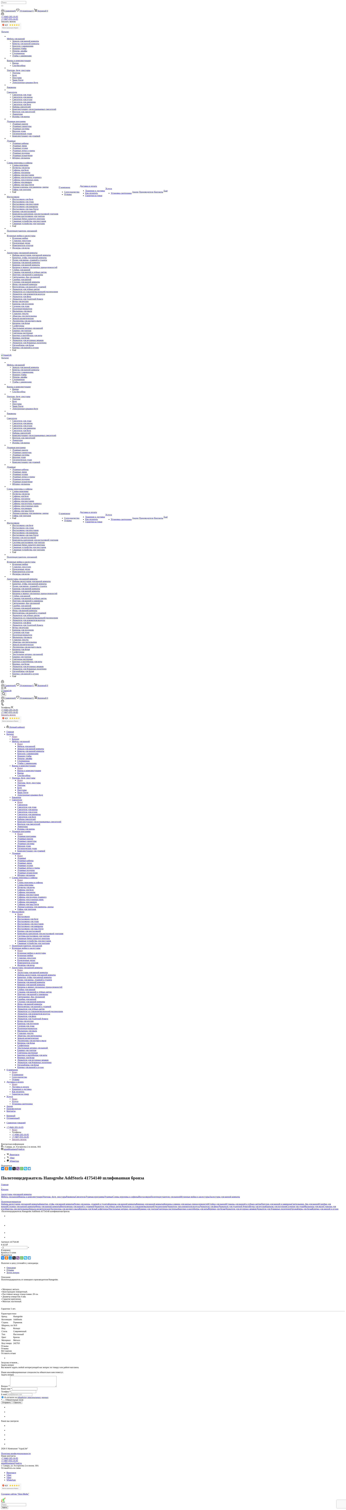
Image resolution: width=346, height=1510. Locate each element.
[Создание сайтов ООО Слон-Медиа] (3, 1502)
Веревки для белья (216, 1209)
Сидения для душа (295, 1206)
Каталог (15, 739)
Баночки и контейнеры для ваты (193, 1209)
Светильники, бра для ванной (305, 1204)
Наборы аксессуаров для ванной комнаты (20, 1204)
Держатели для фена (209, 1206)
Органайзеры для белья (301, 1209)
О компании (17, 1074)
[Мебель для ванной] (32, 36)
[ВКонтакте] (2, 1168)
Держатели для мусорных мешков (240, 1209)
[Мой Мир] (10, 1168)
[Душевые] (32, 138)
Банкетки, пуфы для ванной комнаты (56, 1204)
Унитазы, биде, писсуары (29, 783)
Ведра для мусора (257, 1206)
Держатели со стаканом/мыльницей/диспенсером (144, 1206)
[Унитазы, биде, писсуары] (32, 68)
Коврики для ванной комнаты (150, 1204)
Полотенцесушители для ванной (166, 1197)
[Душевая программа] (32, 119)
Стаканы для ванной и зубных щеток (244, 1204)
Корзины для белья (88, 1209)
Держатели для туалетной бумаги (233, 1206)
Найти (4, 1507)
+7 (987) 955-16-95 (9, 19)
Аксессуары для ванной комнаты (32, 972)
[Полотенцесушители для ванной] (32, 228)
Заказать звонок (8, 715)
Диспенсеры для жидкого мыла (64, 1209)
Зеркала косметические (39, 1209)
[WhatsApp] (21, 1168)
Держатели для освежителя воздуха (183, 1206)
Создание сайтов (15, 1494)
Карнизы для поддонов (276, 1206)
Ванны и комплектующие (29, 770)
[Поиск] (2, 5)
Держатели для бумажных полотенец (273, 1209)
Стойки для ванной (218, 1204)
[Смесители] (32, 90)
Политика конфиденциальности (16, 1453)
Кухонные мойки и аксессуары (31, 953)
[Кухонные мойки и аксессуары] (32, 233)
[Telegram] (29, 1168)
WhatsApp (14, 1161)
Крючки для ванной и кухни (325, 1209)
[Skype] (25, 1168)
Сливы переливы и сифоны (30, 882)
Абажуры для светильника (16, 1209)
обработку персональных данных (33, 1397)
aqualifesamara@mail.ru (14, 1149)
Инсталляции (23, 916)
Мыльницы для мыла (313, 1206)
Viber (12, 1158)
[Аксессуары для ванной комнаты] (32, 250)
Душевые (21, 858)
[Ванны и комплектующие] (32, 58)
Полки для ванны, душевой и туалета (91, 1204)
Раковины (70, 1197)
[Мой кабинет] (2, 14)
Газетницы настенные (168, 1209)
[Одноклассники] (6, 1168)
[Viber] (17, 1168)
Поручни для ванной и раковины (276, 1204)
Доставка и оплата (20, 1087)
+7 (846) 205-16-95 (9, 17)
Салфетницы (102, 1209)
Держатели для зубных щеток (107, 1206)
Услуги (15, 1101)
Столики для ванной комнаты (21, 1206)
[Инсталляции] (32, 194)
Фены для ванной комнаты (47, 1206)
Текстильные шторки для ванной (123, 1209)
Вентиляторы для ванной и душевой (77, 1206)
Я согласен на (26, 1397)
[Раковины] (32, 85)
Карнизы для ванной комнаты (122, 1204)
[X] (14, 1168)
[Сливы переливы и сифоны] (32, 160)
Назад (14, 736)
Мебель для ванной (26, 746)
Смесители (22, 805)
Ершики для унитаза (148, 1209)
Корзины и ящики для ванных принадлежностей (186, 1204)
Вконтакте (14, 1154)
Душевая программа (26, 836)
